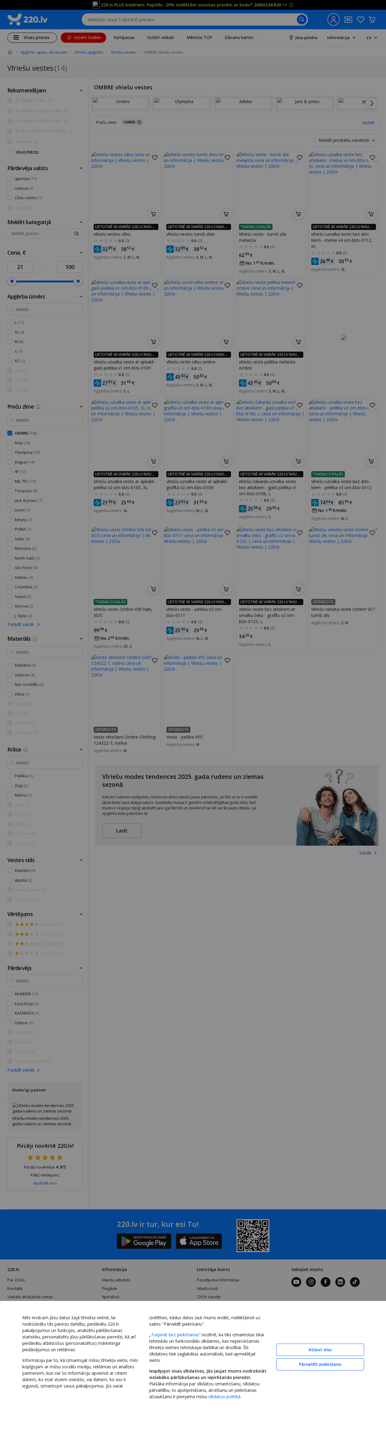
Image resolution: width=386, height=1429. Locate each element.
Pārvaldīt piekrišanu (320, 1364)
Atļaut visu (320, 1349)
